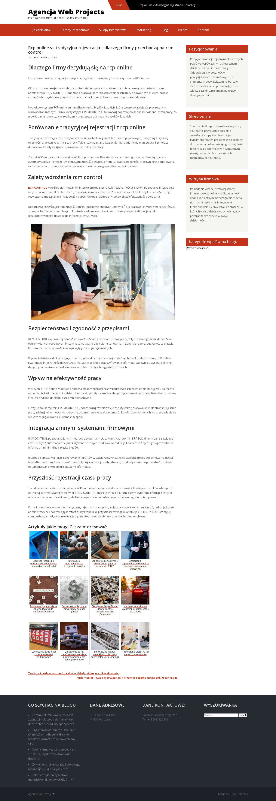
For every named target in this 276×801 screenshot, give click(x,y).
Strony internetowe (75, 30)
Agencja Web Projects (66, 11)
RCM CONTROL (37, 188)
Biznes (183, 30)
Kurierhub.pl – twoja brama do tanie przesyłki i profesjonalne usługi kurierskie (127, 678)
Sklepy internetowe (112, 30)
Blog (164, 30)
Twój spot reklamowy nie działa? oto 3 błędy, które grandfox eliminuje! (73, 673)
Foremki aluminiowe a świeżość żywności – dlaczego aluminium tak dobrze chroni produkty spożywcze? (51, 719)
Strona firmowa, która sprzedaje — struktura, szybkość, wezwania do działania (52, 754)
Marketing (143, 30)
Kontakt (203, 30)
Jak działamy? (42, 30)
